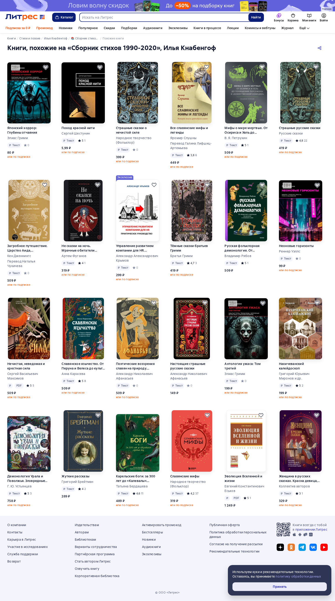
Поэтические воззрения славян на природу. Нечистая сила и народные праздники (137, 366)
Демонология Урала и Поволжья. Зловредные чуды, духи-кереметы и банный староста (26, 478)
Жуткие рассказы (75, 476)
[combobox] (164, 17)
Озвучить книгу (87, 569)
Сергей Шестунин (76, 133)
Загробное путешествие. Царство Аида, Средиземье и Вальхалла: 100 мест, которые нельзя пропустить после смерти (28, 248)
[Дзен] (280, 547)
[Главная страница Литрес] (25, 17)
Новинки (65, 28)
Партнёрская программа (95, 554)
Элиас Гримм (17, 138)
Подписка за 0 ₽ (17, 28)
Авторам (82, 532)
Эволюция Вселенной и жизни (243, 478)
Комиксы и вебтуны (260, 28)
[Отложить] (45, 67)
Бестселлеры (152, 532)
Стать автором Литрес (93, 561)
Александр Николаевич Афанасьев (134, 376)
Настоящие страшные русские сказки (188, 366)
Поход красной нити (78, 128)
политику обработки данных (298, 576)
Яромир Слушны (183, 138)
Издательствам (87, 525)
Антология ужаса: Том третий (242, 366)
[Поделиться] (320, 48)
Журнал (287, 28)
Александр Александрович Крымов (137, 258)
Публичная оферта (224, 525)
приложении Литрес (311, 529)
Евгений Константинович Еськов (244, 488)
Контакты (14, 532)
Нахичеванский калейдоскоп (291, 366)
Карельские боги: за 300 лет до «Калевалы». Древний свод (135, 478)
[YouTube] (324, 547)
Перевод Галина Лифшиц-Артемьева (191, 145)
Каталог (67, 17)
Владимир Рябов (237, 256)
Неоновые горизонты (296, 246)
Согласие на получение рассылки (236, 544)
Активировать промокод (161, 525)
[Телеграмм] (302, 547)
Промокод (44, 28)
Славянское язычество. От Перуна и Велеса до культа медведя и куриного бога (83, 366)
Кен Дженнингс (19, 256)
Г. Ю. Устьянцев (19, 486)
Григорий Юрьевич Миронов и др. (294, 376)
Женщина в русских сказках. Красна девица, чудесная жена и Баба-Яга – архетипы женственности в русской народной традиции (300, 478)
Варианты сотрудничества (96, 547)
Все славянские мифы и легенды (189, 130)
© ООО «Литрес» (167, 592)
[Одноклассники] (291, 547)
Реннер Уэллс (289, 251)
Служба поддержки (22, 554)
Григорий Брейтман (77, 482)
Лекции (233, 28)
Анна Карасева (73, 374)
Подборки (129, 28)
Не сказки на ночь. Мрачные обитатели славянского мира (78, 248)
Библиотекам (85, 539)
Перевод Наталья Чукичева (21, 263)
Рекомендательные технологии (234, 551)
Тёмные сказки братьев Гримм (189, 248)
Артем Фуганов (74, 256)
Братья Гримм (181, 256)
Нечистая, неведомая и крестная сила (26, 366)
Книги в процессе (207, 28)
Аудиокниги (152, 28)
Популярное (88, 28)
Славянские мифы (184, 476)
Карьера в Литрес (21, 539)
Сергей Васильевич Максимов (22, 376)
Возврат (14, 561)
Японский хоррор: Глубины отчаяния (22, 130)
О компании (16, 525)
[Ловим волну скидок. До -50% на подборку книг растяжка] (167, 5)
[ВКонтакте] (313, 547)
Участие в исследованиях (27, 547)
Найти (256, 17)
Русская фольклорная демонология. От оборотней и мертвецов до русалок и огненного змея (244, 248)
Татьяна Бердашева (132, 486)
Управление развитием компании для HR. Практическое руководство (135, 248)
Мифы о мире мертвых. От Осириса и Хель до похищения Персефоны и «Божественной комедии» (246, 130)
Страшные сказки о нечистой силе (131, 130)
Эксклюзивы (178, 28)
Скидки (109, 28)
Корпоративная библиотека (97, 576)
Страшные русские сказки (300, 128)
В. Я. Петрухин (235, 138)
